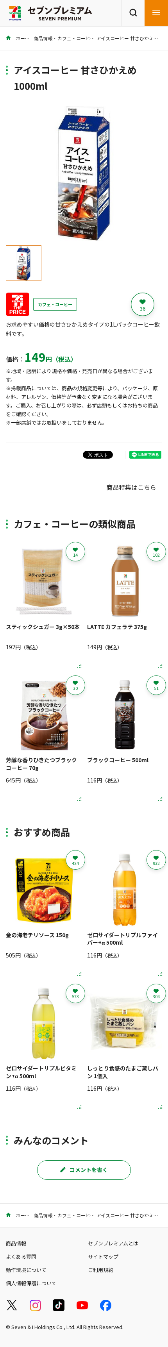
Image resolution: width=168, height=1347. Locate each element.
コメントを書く (89, 1170)
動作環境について (26, 1270)
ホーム (22, 38)
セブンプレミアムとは (113, 1243)
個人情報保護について (31, 1283)
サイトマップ (103, 1256)
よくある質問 (21, 1256)
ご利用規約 (100, 1270)
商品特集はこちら (131, 487)
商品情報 (43, 38)
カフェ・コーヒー (76, 38)
